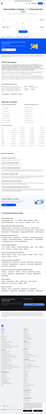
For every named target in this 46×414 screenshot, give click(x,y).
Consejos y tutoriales (5, 358)
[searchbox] (42, 27)
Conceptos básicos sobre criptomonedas (8, 356)
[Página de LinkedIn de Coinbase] (4, 406)
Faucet (25, 382)
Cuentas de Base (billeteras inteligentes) (31, 366)
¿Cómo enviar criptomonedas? (6, 368)
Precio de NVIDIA (27, 399)
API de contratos (27, 388)
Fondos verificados (27, 357)
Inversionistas (3, 339)
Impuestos (3, 369)
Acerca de (3, 330)
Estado (2, 384)
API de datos (26, 375)
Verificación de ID (4, 377)
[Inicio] (2, 3)
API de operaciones (27, 370)
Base (24, 362)
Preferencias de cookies (5, 344)
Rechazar (27, 410)
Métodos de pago (4, 380)
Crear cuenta (3, 376)
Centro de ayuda (4, 373)
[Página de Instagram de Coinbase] (7, 406)
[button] (44, 3)
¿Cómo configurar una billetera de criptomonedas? (10, 366)
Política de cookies (4, 343)
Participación (26, 351)
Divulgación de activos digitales (7, 347)
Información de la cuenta (5, 378)
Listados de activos (27, 342)
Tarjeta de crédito (27, 336)
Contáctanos (3, 374)
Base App (25, 331)
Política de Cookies (36, 406)
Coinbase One (26, 333)
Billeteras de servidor (27, 363)
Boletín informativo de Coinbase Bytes (8, 355)
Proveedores (3, 340)
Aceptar (37, 410)
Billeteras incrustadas (28, 365)
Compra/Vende (26, 330)
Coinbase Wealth (27, 334)
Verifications (26, 376)
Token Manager (26, 346)
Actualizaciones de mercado (6, 361)
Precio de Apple (26, 400)
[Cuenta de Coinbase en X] (1, 406)
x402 (24, 369)
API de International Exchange (29, 385)
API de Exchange (26, 383)
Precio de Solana (27, 394)
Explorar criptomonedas (5, 351)
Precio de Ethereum (27, 392)
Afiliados (2, 333)
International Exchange (28, 354)
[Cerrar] (43, 402)
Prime (25, 350)
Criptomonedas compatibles (6, 383)
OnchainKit (25, 373)
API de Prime (26, 386)
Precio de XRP (26, 395)
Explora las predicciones (28, 339)
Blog (2, 334)
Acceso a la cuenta (4, 381)
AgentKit (25, 379)
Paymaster (25, 372)
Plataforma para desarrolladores (29, 360)
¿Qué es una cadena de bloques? (7, 365)
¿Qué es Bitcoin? (4, 362)
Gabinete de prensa (4, 336)
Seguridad (3, 337)
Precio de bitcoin (27, 391)
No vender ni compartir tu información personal (9, 346)
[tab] (3, 37)
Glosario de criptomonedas (6, 359)
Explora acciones (4, 352)
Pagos (25, 345)
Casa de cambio (26, 353)
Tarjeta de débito (27, 337)
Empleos (2, 331)
